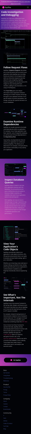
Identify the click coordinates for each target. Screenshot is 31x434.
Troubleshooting (8, 378)
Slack (4, 418)
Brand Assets (7, 409)
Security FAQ (6, 387)
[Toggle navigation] (28, 7)
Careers (5, 404)
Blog (4, 429)
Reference (6, 381)
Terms (5, 392)
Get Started (6, 373)
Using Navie (6, 375)
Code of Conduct (7, 423)
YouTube (5, 426)
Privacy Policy (7, 395)
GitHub (5, 421)
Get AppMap (17, 360)
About (5, 401)
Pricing (5, 390)
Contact (5, 406)
